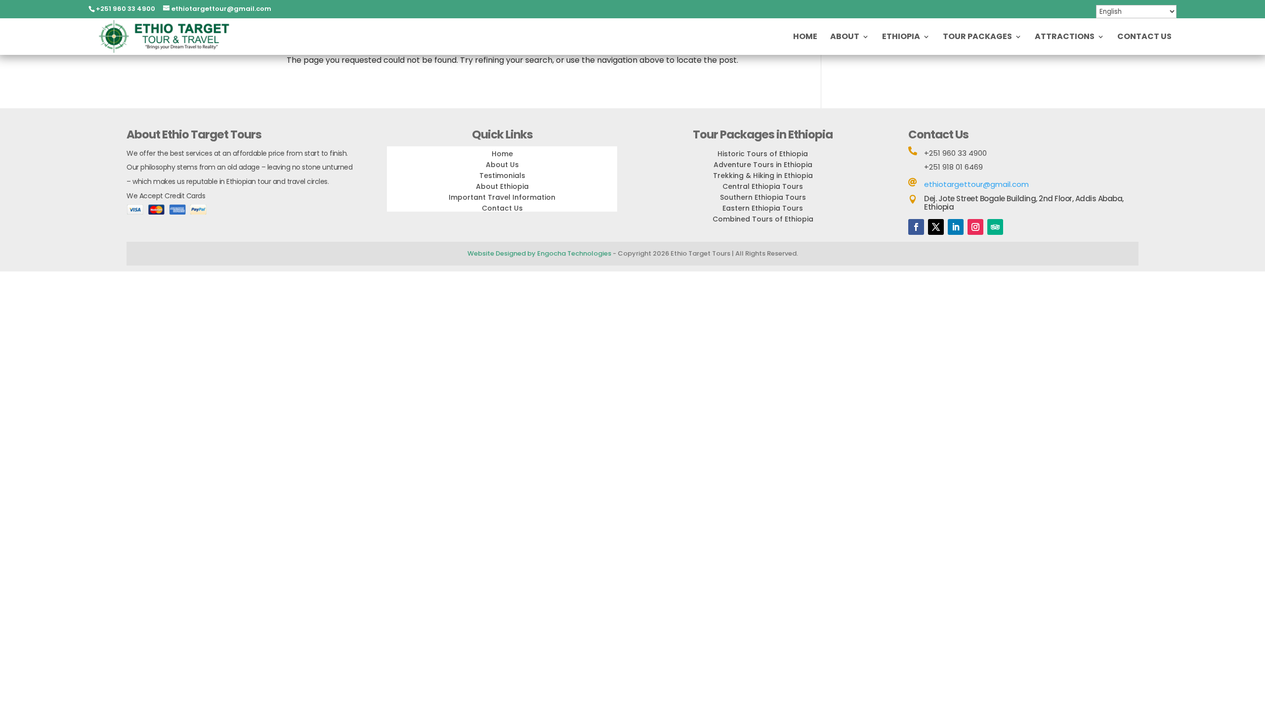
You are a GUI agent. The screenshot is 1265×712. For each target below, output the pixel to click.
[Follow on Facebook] (916, 227)
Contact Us (1144, 37)
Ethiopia (901, 37)
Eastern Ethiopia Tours (762, 208)
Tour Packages (977, 37)
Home (805, 37)
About (844, 37)
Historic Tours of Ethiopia (762, 153)
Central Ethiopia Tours (762, 186)
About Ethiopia (502, 186)
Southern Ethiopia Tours (763, 197)
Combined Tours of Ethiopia (763, 219)
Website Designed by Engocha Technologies (539, 253)
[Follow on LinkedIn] (956, 227)
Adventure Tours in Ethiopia (763, 164)
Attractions (1065, 37)
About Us (502, 164)
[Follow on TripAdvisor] (995, 227)
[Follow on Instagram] (975, 227)
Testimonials (502, 175)
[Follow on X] (936, 227)
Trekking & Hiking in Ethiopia (763, 175)
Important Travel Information (502, 197)
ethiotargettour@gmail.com (976, 184)
